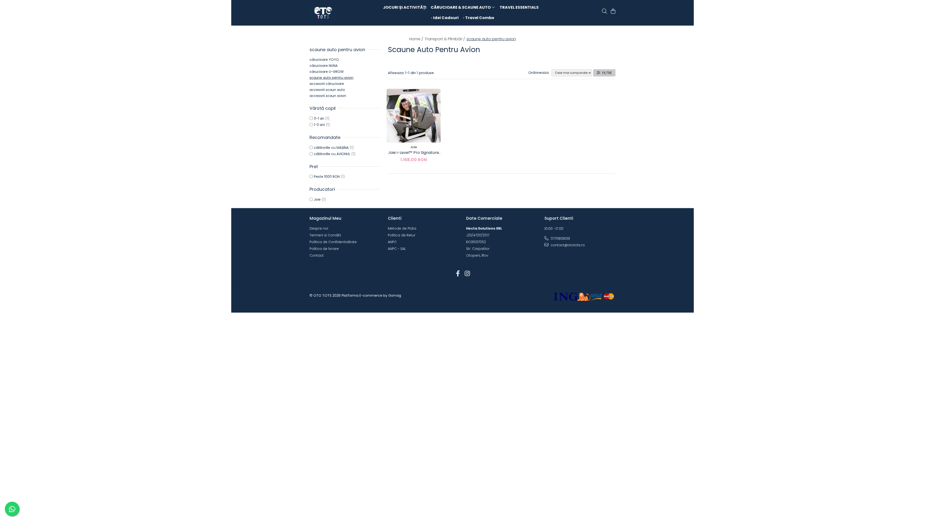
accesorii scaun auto (327, 89)
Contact (317, 255)
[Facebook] (458, 273)
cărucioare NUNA (323, 65)
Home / (416, 39)
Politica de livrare (324, 248)
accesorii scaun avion (328, 95)
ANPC (392, 242)
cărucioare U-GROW (327, 71)
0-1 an (319, 118)
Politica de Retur (401, 235)
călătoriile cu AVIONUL (332, 153)
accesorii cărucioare (327, 83)
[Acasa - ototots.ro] (337, 13)
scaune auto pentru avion (331, 77)
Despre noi (319, 228)
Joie (317, 199)
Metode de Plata (402, 228)
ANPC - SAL (397, 248)
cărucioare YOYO (324, 59)
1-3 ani (319, 124)
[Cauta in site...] (604, 11)
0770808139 (560, 238)
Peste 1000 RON (327, 176)
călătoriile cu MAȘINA (331, 147)
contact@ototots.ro (567, 245)
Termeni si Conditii (325, 235)
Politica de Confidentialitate (333, 242)
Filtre (606, 72)
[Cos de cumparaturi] (612, 11)
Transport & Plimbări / (445, 39)
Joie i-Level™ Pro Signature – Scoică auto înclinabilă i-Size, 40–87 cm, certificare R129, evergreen (413, 153)
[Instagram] (467, 273)
